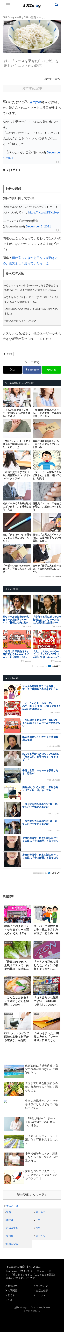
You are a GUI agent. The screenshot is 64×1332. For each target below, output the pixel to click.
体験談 (9, 1220)
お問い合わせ (20, 1307)
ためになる (12, 1243)
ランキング (42, 1285)
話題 (8, 1212)
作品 (37, 1228)
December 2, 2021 (38, 226)
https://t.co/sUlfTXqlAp (43, 212)
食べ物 (9, 1236)
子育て (9, 354)
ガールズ (40, 1212)
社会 (10, 1300)
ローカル (40, 1236)
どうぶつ (12, 1295)
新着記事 (12, 1285)
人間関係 (12, 1290)
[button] (6, 854)
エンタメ (41, 1295)
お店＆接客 (12, 1228)
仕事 (37, 1220)
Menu (8, 4)
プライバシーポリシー (40, 1307)
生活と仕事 (12, 1206)
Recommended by (46, 576)
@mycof (35, 102)
